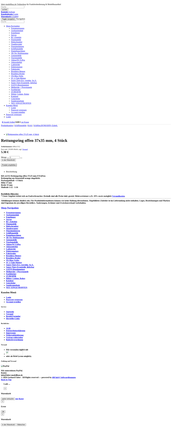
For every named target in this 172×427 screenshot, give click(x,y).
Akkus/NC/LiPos (18, 60)
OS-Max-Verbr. (17, 76)
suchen (4, 9)
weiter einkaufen (8, 399)
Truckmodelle (16, 58)
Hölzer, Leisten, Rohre (20, 94)
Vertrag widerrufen (14, 337)
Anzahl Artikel (8, 122)
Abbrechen (21, 425)
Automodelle (16, 55)
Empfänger (15, 33)
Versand (25, 149)
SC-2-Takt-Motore (18, 78)
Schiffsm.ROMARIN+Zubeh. (46, 125)
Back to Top (6, 380)
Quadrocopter (16, 44)
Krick (30, 125)
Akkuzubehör (16, 62)
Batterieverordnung (14, 340)
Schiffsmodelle (17, 49)
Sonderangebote (17, 101)
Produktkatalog (7, 125)
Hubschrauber (16, 42)
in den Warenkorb (8, 160)
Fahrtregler (15, 69)
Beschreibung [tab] (11, 172)
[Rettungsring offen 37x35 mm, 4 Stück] (22, 134)
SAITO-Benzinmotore (20, 85)
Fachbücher (15, 90)
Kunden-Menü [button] (12, 105)
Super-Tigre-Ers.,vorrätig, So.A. (24, 80)
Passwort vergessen (19, 110)
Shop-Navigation (10, 208)
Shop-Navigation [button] (13, 26)
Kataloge (14, 96)
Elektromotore (16, 67)
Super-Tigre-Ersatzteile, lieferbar (24, 83)
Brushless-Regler (18, 74)
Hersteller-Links (13, 318)
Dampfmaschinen (18, 51)
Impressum (11, 333)
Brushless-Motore (18, 71)
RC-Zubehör (16, 37)
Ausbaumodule (17, 31)
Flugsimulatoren (17, 46)
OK (3, 412)
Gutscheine (15, 99)
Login (13, 108)
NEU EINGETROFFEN (21, 103)
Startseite (10, 312)
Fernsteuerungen (17, 28)
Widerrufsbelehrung (15, 335)
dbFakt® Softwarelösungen (64, 377)
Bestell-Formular (13, 316)
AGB (8, 328)
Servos (13, 35)
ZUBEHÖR (16, 92)
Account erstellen (18, 112)
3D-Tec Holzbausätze (19, 53)
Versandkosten (118, 196)
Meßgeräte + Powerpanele (21, 87)
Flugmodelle (16, 40)
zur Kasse (25, 122)
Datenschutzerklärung (15, 331)
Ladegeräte (15, 65)
